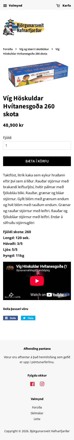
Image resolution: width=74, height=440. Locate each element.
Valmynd (15, 5)
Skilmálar (37, 413)
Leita (37, 419)
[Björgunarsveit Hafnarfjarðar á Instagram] (42, 385)
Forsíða (8, 49)
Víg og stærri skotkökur (34, 49)
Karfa (66, 5)
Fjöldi (7, 137)
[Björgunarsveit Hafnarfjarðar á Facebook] (32, 385)
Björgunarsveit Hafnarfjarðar (50, 431)
